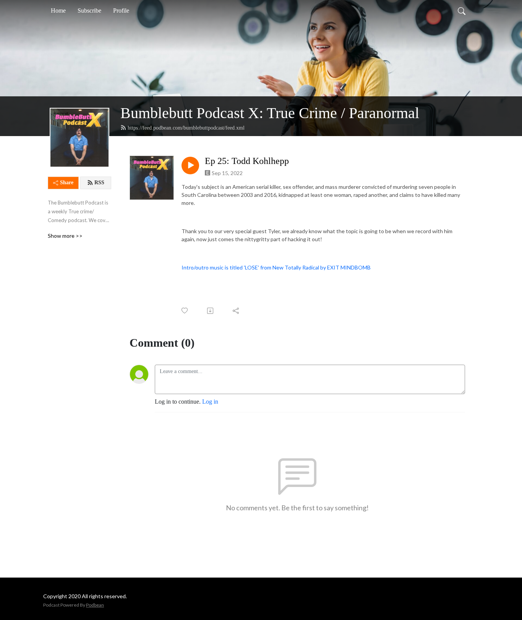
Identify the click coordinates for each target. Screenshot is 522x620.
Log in (210, 401)
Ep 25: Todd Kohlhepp (247, 161)
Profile (121, 10)
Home (58, 10)
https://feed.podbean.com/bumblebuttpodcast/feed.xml (186, 128)
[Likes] (185, 311)
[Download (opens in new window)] (210, 311)
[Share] (236, 311)
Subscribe (89, 10)
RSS (99, 182)
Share (66, 182)
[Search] (462, 10)
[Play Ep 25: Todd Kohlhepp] (190, 165)
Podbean (95, 605)
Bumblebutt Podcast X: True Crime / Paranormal (269, 113)
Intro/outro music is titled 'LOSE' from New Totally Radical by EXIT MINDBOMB (277, 267)
